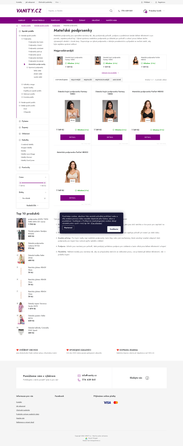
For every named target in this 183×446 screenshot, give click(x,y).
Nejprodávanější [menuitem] (102, 80)
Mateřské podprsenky (37, 64)
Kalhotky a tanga (29, 84)
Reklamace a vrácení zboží (25, 422)
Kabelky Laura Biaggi (28, 154)
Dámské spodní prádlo (28, 36)
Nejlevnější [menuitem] (75, 80)
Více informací (96, 223)
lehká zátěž (37, 71)
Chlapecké (27, 112)
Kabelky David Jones (27, 160)
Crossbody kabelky (27, 144)
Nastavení (68, 227)
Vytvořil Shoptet (93, 438)
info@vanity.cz (89, 375)
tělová (73, 120)
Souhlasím (114, 229)
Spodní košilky (28, 88)
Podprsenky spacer (35, 55)
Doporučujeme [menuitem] (62, 80)
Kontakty (19, 2)
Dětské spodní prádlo (28, 106)
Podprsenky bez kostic (36, 42)
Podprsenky (27, 39)
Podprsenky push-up (35, 51)
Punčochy (26, 167)
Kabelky (25, 140)
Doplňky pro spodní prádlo (32, 91)
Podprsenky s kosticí (35, 45)
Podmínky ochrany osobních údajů (27, 414)
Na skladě (33, 198)
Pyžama (25, 121)
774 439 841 (127, 11)
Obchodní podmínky (45, 2)
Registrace (161, 2)
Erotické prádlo (29, 97)
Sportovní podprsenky (36, 67)
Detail (72, 137)
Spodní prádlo (28, 31)
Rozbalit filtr (31, 205)
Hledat (111, 11)
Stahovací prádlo (29, 94)
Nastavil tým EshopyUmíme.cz (91, 441)
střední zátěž (38, 74)
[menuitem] (23, 20)
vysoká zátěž (38, 77)
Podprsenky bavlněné (36, 58)
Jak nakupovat (30, 2)
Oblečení (26, 133)
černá (110, 120)
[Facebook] (147, 378)
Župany (25, 127)
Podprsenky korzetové (36, 61)
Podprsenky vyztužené (36, 48)
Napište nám (20, 418)
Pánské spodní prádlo (28, 102)
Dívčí (25, 109)
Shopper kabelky (26, 148)
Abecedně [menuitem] (117, 80)
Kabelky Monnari (26, 157)
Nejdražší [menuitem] (88, 80)
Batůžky (23, 151)
